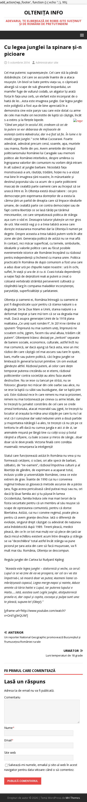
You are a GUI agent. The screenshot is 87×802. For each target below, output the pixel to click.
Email (8, 740)
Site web (10, 753)
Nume (8, 728)
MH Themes (73, 798)
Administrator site (47, 62)
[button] (81, 35)
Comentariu (12, 697)
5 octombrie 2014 (19, 62)
